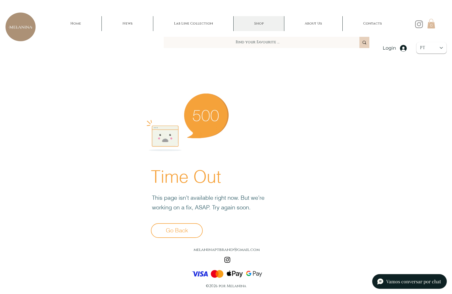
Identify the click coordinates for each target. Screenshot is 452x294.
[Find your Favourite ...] (364, 42)
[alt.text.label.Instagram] (419, 24)
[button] (431, 23)
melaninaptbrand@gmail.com (227, 249)
